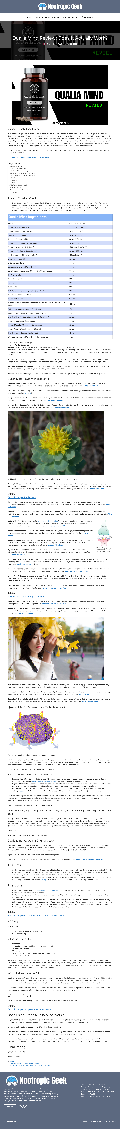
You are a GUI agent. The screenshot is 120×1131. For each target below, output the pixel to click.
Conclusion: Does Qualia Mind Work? (22, 190)
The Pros (13, 178)
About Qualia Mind (16, 166)
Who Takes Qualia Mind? (18, 185)
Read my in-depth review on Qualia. (90, 859)
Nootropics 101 (35, 17)
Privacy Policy (96, 1122)
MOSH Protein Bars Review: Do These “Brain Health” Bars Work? (30, 1065)
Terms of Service (110, 1122)
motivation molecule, (25, 564)
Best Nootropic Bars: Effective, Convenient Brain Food (36, 915)
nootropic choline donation (48, 521)
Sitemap (86, 1122)
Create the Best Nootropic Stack (93, 1084)
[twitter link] (23, 1106)
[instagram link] (20, 1106)
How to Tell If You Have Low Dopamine (95, 1087)
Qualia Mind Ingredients (18, 168)
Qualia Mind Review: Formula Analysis (23, 173)
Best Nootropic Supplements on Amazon (29, 1009)
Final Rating (15, 192)
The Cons (13, 180)
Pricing (12, 182)
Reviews (87, 17)
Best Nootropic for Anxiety (22, 497)
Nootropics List (71, 17)
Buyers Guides (53, 17)
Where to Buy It (15, 187)
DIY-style (44, 880)
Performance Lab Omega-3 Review (26, 596)
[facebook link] (26, 1106)
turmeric (28, 393)
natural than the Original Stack (47, 890)
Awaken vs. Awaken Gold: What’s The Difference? (25, 1063)
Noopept (22, 791)
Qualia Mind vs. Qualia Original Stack (24, 175)
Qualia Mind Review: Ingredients (23, 171)
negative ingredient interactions (44, 781)
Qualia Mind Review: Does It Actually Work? (97, 1096)
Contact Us (10, 1107)
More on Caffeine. (19, 554)
